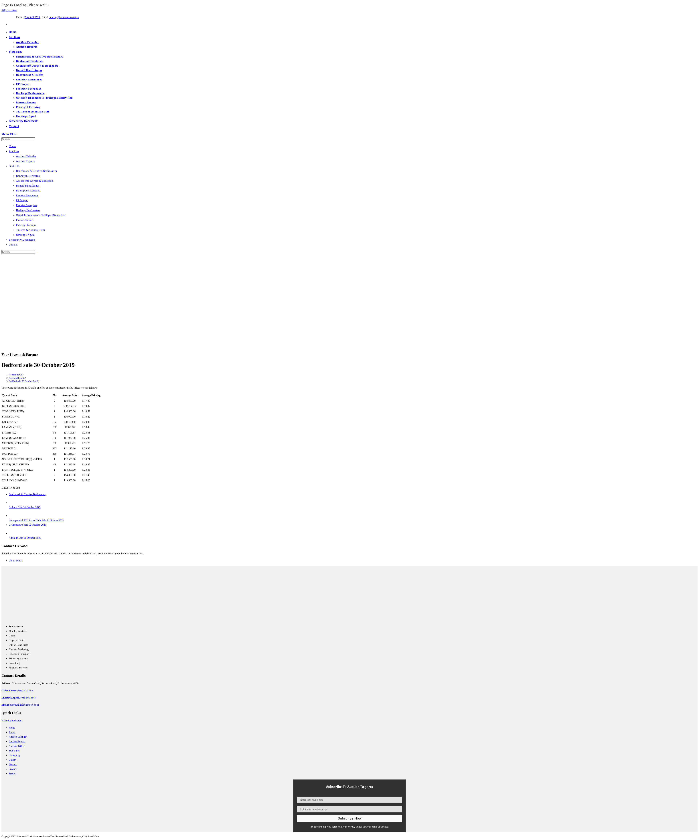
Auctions (14, 151)
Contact (13, 244)
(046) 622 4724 (32, 17)
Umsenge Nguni (25, 234)
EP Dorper (22, 200)
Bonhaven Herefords (28, 175)
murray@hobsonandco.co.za (64, 17)
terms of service (380, 826)
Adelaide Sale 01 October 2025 (25, 538)
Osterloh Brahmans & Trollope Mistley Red (40, 215)
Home (12, 146)
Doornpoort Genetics (28, 190)
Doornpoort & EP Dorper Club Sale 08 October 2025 (36, 520)
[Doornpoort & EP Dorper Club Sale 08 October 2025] (12, 515)
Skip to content (9, 10)
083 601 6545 (18, 697)
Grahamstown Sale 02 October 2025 (27, 524)
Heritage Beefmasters (28, 210)
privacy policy (354, 826)
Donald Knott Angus (28, 185)
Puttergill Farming (26, 224)
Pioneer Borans (24, 220)
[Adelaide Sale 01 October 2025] (12, 533)
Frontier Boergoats (26, 205)
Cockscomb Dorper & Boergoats (34, 180)
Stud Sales (14, 166)
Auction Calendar (26, 156)
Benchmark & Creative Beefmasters (36, 170)
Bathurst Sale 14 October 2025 (24, 507)
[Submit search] (37, 252)
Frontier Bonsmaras (27, 195)
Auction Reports (25, 161)
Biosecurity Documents (22, 239)
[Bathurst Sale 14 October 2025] (12, 502)
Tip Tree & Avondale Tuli (30, 229)
